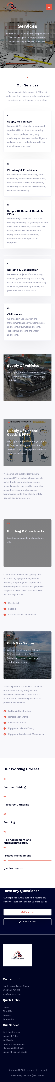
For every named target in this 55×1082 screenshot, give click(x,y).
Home (6, 1007)
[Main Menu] (49, 7)
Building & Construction (14, 1044)
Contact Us (8, 1019)
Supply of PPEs (10, 1036)
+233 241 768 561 (11, 990)
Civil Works (8, 1040)
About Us (7, 1011)
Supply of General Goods (15, 1052)
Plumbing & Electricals (13, 1048)
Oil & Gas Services (11, 1032)
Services (7, 1015)
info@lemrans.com (12, 994)
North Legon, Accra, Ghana (16, 986)
